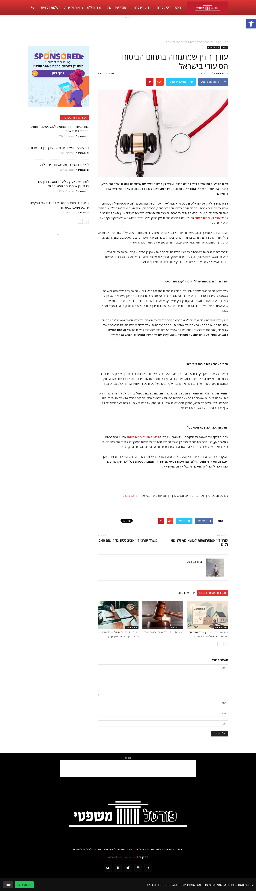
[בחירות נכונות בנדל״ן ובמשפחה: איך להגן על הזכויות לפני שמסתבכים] (207, 615)
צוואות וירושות (73, 7)
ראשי (177, 7)
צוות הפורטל (218, 73)
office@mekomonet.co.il (123, 857)
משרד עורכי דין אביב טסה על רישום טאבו (128, 540)
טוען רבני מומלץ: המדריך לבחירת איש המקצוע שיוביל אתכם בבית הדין (59, 205)
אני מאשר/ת (24, 885)
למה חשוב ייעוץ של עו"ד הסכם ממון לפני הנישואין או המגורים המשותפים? (63, 183)
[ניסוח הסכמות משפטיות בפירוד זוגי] (162, 615)
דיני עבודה (164, 7)
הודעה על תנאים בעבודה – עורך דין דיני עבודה (58, 148)
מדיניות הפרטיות (155, 885)
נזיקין (108, 7)
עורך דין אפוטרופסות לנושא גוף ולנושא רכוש (199, 542)
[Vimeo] (118, 868)
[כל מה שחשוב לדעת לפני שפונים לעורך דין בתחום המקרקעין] (118, 615)
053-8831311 (132, 495)
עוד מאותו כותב (186, 592)
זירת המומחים (213, 47)
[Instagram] (138, 868)
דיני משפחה (141, 7)
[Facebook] (148, 868)
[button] (251, 23)
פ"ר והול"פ (94, 7)
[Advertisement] (128, 27)
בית (226, 42)
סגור (8, 885)
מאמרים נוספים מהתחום (212, 592)
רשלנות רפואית (51, 7)
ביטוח (224, 47)
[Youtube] (108, 868)
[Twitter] (128, 868)
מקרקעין (120, 7)
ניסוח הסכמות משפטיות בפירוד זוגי (163, 632)
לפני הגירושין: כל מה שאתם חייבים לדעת (63, 165)
